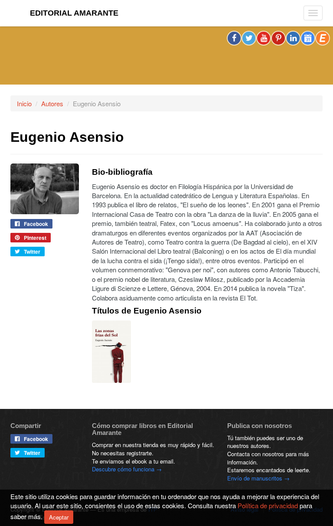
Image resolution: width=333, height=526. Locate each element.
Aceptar (59, 517)
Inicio (24, 103)
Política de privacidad (268, 505)
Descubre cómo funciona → (127, 469)
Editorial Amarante (74, 13)
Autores (52, 103)
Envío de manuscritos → (258, 478)
